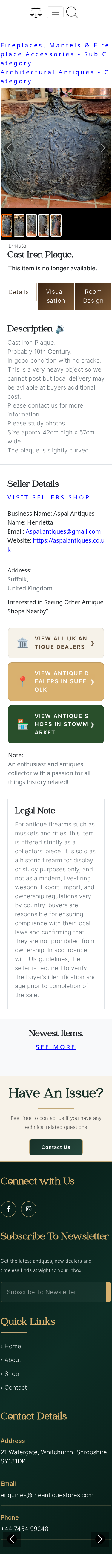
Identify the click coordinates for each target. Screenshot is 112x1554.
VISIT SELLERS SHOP (48, 497)
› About (11, 1360)
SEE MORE (56, 1047)
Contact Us (56, 1147)
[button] (9, 148)
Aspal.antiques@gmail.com (63, 531)
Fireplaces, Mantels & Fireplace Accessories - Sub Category (55, 54)
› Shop (10, 1373)
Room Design (93, 296)
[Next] (100, 1539)
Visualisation (56, 296)
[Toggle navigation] (55, 12)
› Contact (14, 1387)
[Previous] (12, 1539)
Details (18, 292)
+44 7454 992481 (26, 1528)
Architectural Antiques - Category (55, 76)
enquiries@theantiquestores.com (47, 1495)
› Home (11, 1346)
